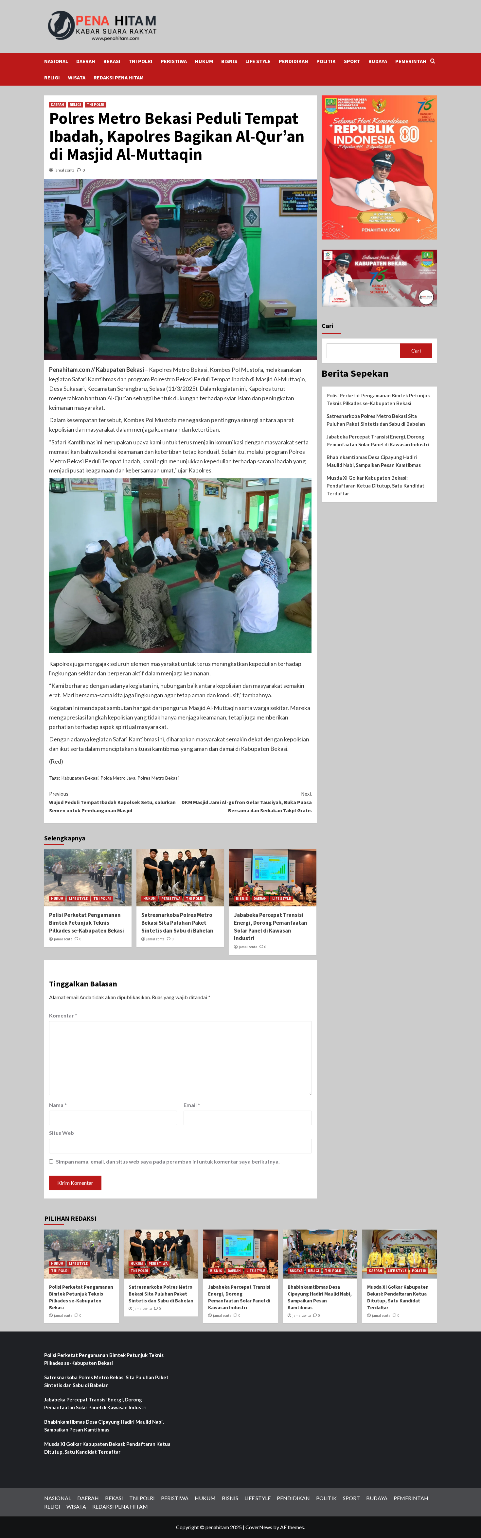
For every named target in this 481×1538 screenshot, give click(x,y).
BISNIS (229, 61)
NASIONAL (56, 61)
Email (192, 1105)
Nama (58, 1105)
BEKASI (111, 61)
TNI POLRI (140, 61)
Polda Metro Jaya (117, 778)
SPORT (352, 61)
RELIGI (52, 77)
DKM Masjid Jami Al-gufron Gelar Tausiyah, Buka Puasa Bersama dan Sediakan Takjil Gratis (247, 802)
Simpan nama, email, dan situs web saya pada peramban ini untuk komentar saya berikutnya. (168, 1161)
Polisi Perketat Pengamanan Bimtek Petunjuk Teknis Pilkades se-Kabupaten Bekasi (86, 922)
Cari (327, 326)
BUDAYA (377, 61)
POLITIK (326, 61)
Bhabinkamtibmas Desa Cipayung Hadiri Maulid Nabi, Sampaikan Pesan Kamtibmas (374, 461)
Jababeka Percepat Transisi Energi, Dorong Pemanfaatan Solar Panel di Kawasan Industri (270, 926)
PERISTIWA (174, 61)
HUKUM (204, 61)
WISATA (76, 77)
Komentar (63, 1015)
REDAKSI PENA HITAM (119, 77)
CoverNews (258, 1527)
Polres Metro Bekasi (158, 778)
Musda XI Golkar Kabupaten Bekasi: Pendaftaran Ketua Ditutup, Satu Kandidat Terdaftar (375, 485)
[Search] (433, 61)
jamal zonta (65, 170)
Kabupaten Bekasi (79, 778)
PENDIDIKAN (293, 61)
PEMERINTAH (410, 61)
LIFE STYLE (258, 61)
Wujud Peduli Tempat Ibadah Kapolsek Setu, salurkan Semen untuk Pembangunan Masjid (112, 802)
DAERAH (85, 61)
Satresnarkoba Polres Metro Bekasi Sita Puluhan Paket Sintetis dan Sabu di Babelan (177, 922)
